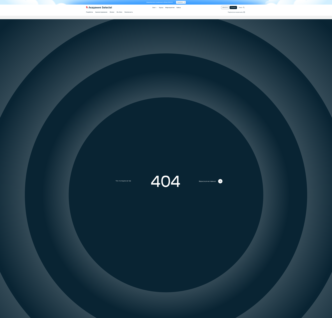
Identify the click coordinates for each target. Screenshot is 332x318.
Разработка (89, 12)
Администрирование (101, 12)
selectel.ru (225, 7)
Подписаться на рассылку (235, 12)
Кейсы (179, 7)
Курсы (161, 7)
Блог (154, 7)
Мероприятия (169, 7)
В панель (233, 7)
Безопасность (129, 12)
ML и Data (119, 12)
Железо (112, 12)
